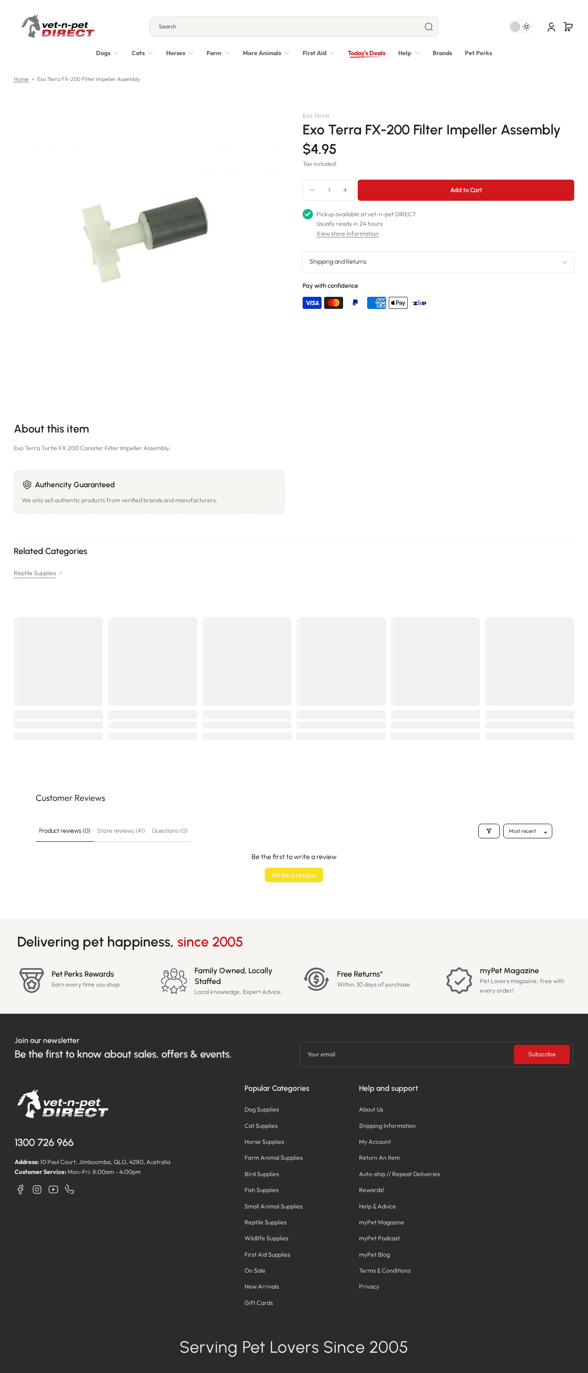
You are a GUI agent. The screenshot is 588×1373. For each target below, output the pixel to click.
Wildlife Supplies (266, 1238)
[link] (266, 53)
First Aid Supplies (267, 1254)
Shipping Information (387, 1126)
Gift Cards (258, 1303)
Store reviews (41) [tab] (121, 830)
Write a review (294, 875)
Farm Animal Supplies (273, 1157)
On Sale (255, 1270)
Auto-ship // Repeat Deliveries (399, 1174)
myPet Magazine (381, 1222)
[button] (568, 27)
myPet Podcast (379, 1238)
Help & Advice (377, 1206)
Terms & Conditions (385, 1270)
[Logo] (57, 26)
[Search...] (429, 27)
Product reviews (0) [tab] (64, 830)
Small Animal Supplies (273, 1206)
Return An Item (379, 1157)
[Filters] (489, 831)
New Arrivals (261, 1286)
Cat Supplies (261, 1126)
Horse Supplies (264, 1142)
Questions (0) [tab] (170, 830)
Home (21, 78)
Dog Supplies (261, 1109)
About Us (371, 1109)
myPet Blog (374, 1254)
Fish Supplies (261, 1190)
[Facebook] (20, 1189)
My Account (375, 1142)
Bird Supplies (261, 1174)
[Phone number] (70, 1189)
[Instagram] (37, 1189)
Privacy (369, 1286)
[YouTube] (53, 1189)
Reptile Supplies (35, 573)
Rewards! (371, 1190)
